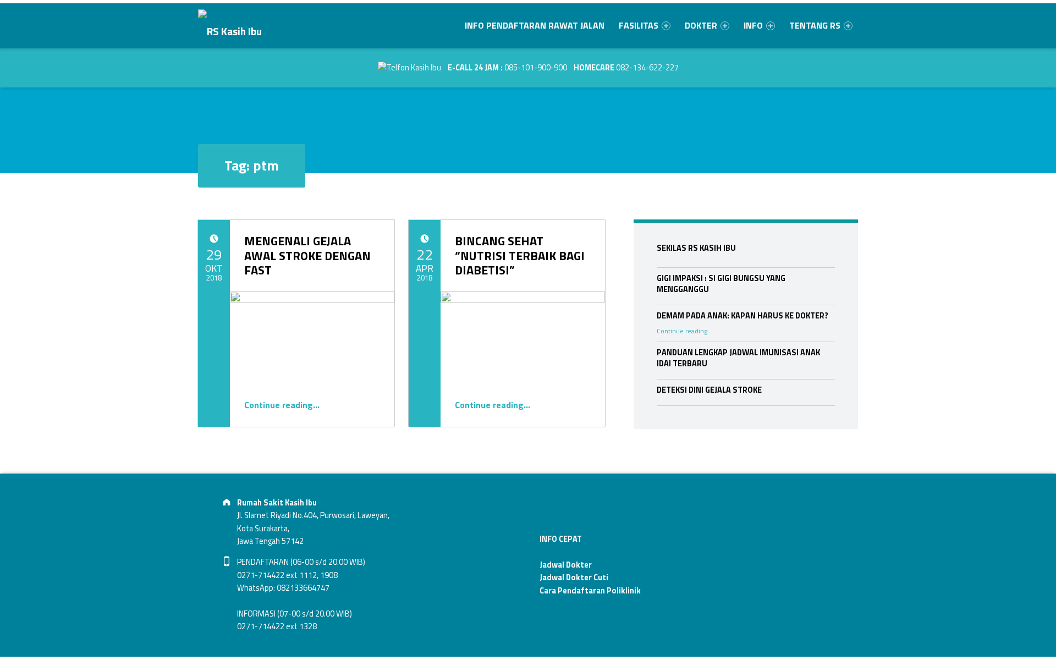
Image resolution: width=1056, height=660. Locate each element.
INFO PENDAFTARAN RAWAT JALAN (534, 25)
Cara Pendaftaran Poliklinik (590, 591)
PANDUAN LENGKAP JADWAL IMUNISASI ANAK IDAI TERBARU (738, 358)
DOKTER (701, 25)
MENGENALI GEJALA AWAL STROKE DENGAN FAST (307, 255)
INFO (753, 25)
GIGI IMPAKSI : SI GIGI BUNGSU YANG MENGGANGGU (721, 283)
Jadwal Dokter (566, 565)
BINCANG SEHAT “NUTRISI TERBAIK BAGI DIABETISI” (520, 255)
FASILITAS (638, 25)
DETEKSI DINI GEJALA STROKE (709, 390)
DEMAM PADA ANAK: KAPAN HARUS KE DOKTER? (742, 316)
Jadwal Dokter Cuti (574, 577)
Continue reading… (282, 404)
